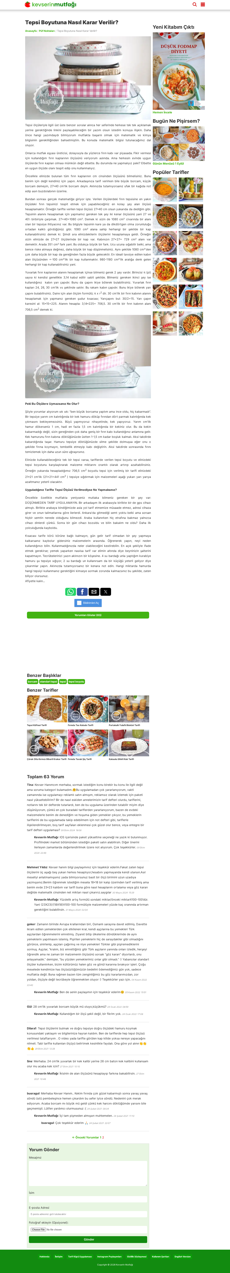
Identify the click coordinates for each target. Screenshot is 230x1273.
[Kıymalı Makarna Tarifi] (191, 323)
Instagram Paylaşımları (109, 1256)
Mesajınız (35, 1157)
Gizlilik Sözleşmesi (136, 1256)
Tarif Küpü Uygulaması (80, 1256)
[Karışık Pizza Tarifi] (165, 297)
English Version (183, 1256)
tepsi (63, 681)
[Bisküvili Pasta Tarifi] (165, 323)
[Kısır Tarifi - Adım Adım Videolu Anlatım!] (165, 216)
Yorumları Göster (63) (88, 615)
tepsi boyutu (76, 681)
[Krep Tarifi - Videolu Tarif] (191, 243)
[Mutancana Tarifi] (165, 243)
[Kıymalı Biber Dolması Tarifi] (191, 270)
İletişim (59, 1256)
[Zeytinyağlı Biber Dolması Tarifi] (191, 189)
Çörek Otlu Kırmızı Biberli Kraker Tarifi (46, 759)
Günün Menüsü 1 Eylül (168, 163)
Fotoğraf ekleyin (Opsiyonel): (48, 1222)
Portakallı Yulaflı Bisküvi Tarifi (124, 725)
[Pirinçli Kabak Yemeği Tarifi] (165, 270)
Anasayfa (31, 30)
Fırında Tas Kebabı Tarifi (80, 725)
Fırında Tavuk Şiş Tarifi (80, 759)
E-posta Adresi (39, 1207)
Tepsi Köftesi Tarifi (37, 725)
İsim (31, 1192)
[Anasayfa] (52, 6)
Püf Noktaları (47, 30)
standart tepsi (48, 681)
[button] (70, 592)
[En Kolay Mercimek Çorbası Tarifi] (165, 189)
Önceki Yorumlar (85, 1137)
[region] (88, 646)
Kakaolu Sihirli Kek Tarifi (121, 759)
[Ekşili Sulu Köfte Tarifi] (191, 216)
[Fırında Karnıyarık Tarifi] (191, 297)
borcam (32, 681)
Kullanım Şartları (160, 1256)
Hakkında (44, 1256)
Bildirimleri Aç (91, 602)
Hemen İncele (162, 112)
